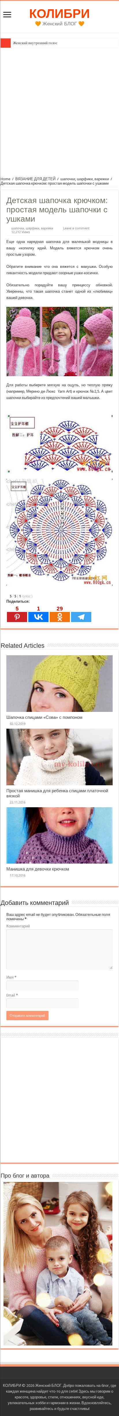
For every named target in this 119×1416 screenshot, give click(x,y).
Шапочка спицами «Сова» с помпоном (44, 717)
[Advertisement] (59, 110)
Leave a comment (76, 228)
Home (5, 179)
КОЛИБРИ (59, 14)
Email (12, 995)
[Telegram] (81, 614)
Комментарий (18, 926)
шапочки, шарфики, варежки (84, 179)
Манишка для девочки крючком (37, 869)
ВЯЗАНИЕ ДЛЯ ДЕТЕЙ (35, 179)
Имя (11, 977)
